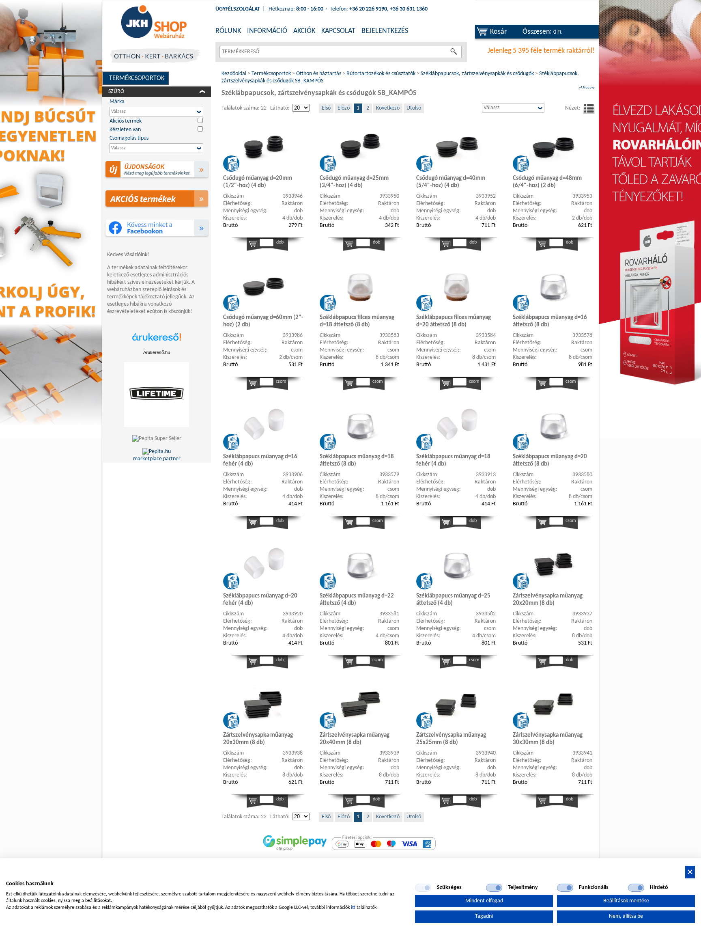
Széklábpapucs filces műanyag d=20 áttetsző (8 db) (453, 321)
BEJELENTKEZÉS (384, 31)
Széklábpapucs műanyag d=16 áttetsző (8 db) (550, 321)
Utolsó (413, 108)
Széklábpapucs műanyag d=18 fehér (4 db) (453, 460)
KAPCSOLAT (338, 31)
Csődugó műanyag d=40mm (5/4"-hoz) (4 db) (450, 182)
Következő (388, 108)
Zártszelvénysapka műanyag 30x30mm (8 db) (548, 739)
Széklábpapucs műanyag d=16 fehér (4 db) (260, 460)
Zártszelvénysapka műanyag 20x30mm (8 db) (258, 739)
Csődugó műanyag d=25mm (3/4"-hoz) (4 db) (354, 182)
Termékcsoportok (136, 78)
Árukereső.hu (156, 352)
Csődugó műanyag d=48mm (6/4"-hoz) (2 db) (547, 182)
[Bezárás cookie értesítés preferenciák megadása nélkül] (690, 872)
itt (353, 907)
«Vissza (586, 88)
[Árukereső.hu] (156, 341)
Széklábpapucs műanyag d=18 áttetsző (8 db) (357, 460)
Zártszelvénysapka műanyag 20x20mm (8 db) (548, 599)
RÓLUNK (228, 31)
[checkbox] (423, 888)
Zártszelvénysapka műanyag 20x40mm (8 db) (354, 739)
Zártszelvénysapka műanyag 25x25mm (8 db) (451, 739)
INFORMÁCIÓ (267, 31)
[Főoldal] (153, 22)
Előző (344, 108)
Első (326, 108)
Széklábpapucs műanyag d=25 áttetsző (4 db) (453, 599)
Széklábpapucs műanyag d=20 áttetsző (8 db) (550, 460)
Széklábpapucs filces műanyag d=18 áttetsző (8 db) (357, 321)
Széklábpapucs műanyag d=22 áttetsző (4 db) (357, 599)
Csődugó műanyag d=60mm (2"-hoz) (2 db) (263, 321)
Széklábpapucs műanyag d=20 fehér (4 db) (260, 599)
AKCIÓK (304, 31)
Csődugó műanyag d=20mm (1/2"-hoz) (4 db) (257, 182)
